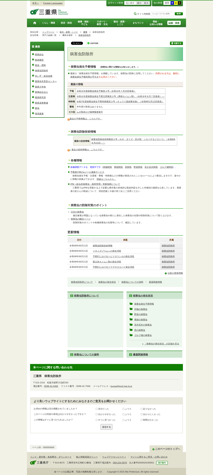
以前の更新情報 (175, 273)
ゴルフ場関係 (166, 167)
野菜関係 (138, 167)
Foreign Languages (53, 3)
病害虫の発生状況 (107, 282)
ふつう (128, 409)
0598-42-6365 (51, 386)
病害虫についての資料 (132, 282)
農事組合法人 (41, 92)
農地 (37, 108)
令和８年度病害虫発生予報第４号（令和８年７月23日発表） (106, 91)
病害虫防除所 (84, 35)
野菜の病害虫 (140, 314)
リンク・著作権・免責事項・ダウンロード (51, 457)
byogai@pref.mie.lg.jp (121, 386)
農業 (85, 32)
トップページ (48, 32)
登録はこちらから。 (106, 179)
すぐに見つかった (107, 420)
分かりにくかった (151, 414)
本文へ (35, 3)
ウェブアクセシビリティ (114, 457)
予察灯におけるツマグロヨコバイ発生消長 (113, 267)
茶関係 (128, 167)
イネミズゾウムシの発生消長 (107, 251)
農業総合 (39, 54)
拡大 (146, 3)
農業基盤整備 (41, 103)
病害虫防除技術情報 (102, 245)
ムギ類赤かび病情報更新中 (90, 112)
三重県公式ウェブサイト (49, 12)
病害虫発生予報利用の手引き (84, 77)
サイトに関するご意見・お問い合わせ (149, 457)
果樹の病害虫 (140, 319)
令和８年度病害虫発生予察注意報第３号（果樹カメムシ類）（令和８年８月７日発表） (119, 96)
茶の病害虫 (139, 330)
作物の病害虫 (140, 309)
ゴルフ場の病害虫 (143, 335)
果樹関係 (118, 167)
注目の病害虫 (77, 212)
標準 (167, 3)
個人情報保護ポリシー (87, 457)
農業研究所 (40, 97)
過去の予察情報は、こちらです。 (86, 118)
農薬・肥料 (40, 65)
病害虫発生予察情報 (144, 304)
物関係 (107, 167)
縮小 (139, 3)
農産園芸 (39, 60)
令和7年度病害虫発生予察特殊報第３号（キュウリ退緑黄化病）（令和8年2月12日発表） (120, 101)
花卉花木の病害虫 (143, 325)
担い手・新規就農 (43, 76)
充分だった (103, 409)
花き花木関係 (151, 167)
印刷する (176, 43)
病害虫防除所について (82, 282)
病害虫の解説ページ (80, 219)
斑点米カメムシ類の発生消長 (107, 261)
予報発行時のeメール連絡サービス (87, 172)
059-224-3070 (120, 462)
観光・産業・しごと (69, 32)
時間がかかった (150, 420)
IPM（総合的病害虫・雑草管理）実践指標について (95, 184)
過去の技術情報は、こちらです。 (87, 149)
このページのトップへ (167, 449)
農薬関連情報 (155, 282)
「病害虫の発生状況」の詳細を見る (161, 343)
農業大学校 (40, 87)
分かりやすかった (107, 414)
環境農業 (39, 113)
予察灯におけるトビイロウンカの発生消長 (113, 256)
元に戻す (130, 3)
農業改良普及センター (46, 81)
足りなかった (149, 409)
